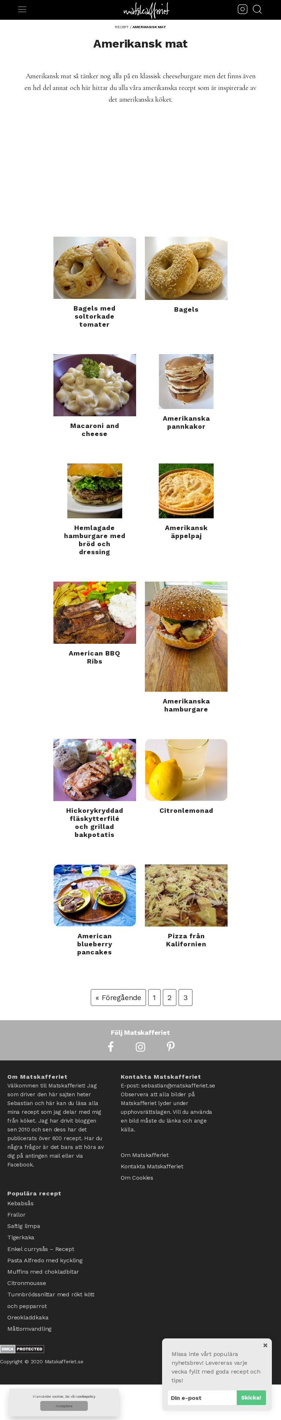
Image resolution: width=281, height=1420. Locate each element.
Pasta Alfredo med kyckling (45, 1249)
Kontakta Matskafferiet (152, 1163)
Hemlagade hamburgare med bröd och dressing (94, 540)
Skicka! (251, 1397)
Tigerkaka (20, 1230)
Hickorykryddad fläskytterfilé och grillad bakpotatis (94, 822)
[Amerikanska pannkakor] (186, 381)
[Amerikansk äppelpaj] (186, 490)
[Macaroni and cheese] (94, 385)
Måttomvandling (29, 1306)
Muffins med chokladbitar (43, 1259)
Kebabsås (20, 1202)
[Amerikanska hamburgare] (186, 637)
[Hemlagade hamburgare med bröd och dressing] (94, 490)
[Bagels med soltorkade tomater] (94, 268)
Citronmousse (26, 1268)
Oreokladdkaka (27, 1297)
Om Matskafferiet (145, 1153)
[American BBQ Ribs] (94, 613)
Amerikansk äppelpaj (186, 532)
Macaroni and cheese (94, 429)
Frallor (16, 1211)
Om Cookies (137, 1172)
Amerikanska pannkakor (186, 422)
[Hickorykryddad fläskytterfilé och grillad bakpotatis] (94, 770)
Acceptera (64, 1406)
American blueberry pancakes (94, 944)
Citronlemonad (186, 810)
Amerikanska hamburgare (186, 705)
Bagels (186, 309)
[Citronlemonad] (186, 770)
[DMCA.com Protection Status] (22, 1328)
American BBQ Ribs (94, 657)
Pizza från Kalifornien (186, 940)
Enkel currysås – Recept (40, 1240)
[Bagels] (186, 268)
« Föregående (118, 997)
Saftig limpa (23, 1221)
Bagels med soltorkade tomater (95, 316)
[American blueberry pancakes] (94, 895)
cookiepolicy (85, 1396)
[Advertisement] (140, 182)
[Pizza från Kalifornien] (186, 895)
